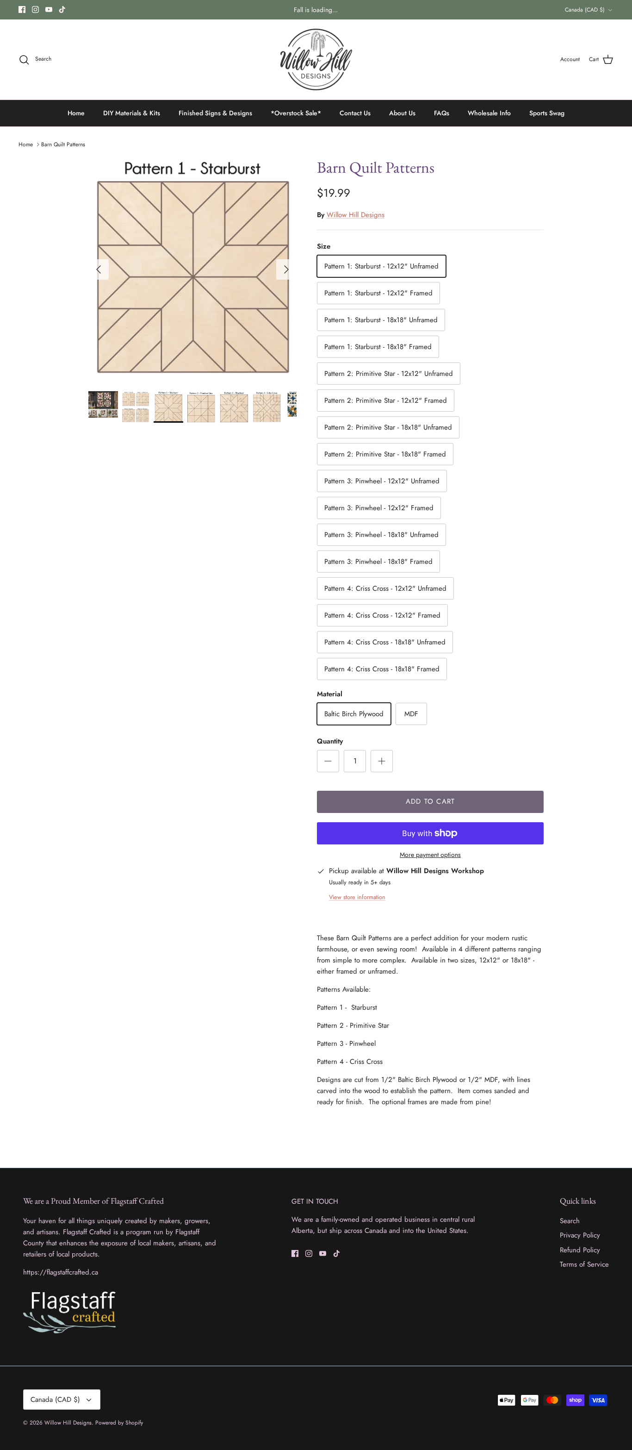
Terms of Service (584, 1264)
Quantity (330, 741)
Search (570, 1221)
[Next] (286, 269)
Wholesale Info (489, 113)
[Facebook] (22, 9)
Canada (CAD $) (585, 10)
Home (76, 113)
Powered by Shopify (119, 1423)
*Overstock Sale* (296, 113)
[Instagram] (35, 9)
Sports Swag (546, 113)
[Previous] (98, 269)
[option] (192, 269)
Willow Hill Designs (355, 215)
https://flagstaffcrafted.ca (60, 1272)
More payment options (430, 855)
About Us (402, 113)
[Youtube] (48, 9)
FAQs (441, 113)
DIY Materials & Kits (131, 113)
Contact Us (355, 113)
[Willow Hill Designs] (316, 60)
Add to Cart (430, 801)
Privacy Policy (580, 1235)
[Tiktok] (62, 9)
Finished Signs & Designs (215, 113)
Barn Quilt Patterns (63, 144)
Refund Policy (580, 1250)
